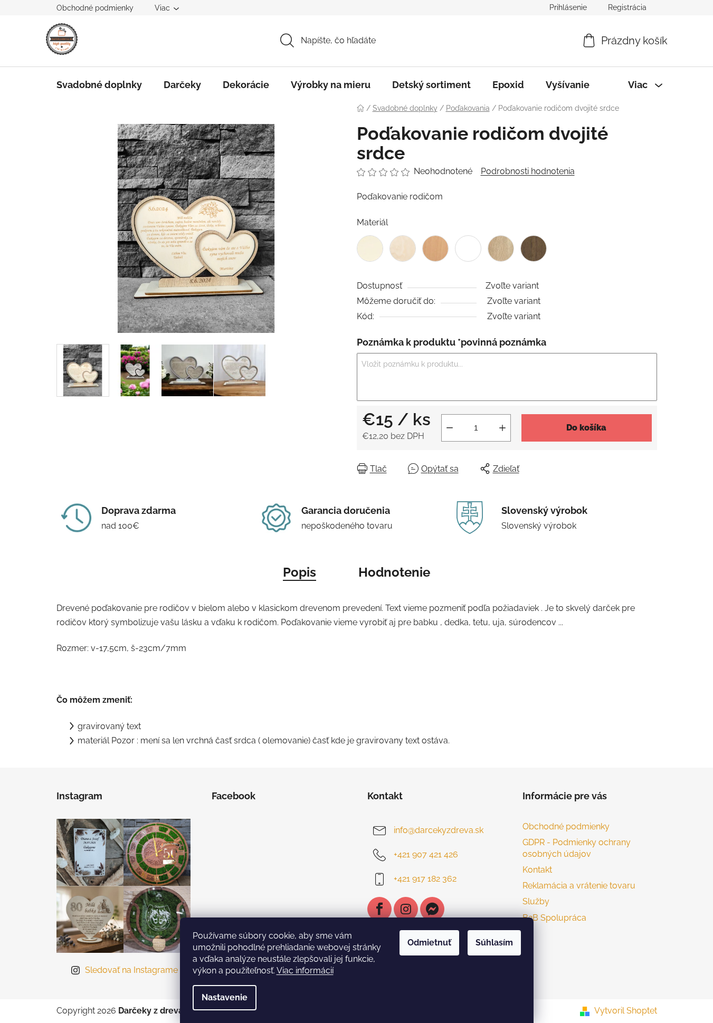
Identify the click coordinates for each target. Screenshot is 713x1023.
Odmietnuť (429, 943)
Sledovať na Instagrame (131, 970)
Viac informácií (305, 970)
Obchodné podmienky (95, 8)
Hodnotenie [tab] (394, 572)
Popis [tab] (299, 572)
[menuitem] (99, 85)
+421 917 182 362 (425, 879)
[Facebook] (379, 909)
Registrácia (627, 7)
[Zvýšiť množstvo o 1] (502, 428)
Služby (535, 901)
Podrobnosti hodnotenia (528, 171)
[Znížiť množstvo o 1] (450, 428)
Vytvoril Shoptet (625, 1011)
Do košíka (586, 428)
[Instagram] (406, 909)
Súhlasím (494, 943)
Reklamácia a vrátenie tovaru (578, 886)
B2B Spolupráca (554, 918)
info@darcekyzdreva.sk (438, 830)
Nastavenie (225, 997)
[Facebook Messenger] (432, 909)
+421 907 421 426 (426, 854)
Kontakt (537, 870)
